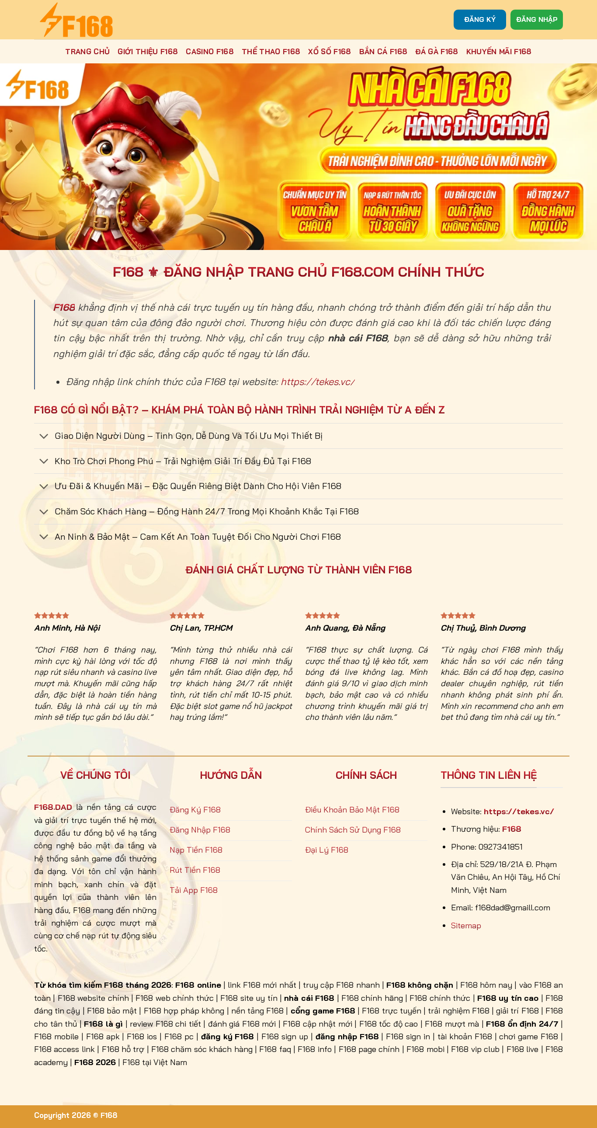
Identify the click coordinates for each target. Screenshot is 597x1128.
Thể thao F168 (271, 51)
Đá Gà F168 (436, 51)
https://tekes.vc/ (318, 381)
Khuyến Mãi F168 (499, 51)
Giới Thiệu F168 (148, 51)
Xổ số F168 (329, 51)
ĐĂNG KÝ (480, 19)
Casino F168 (210, 51)
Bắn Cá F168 (383, 51)
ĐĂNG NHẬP (537, 19)
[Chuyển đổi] (44, 437)
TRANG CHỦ (87, 51)
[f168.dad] (77, 19)
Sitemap (466, 925)
